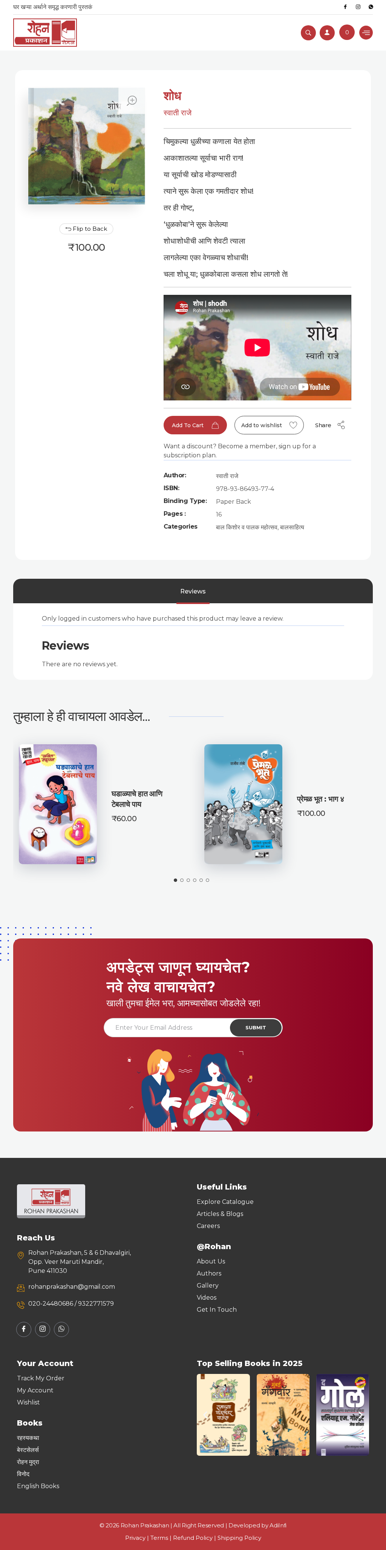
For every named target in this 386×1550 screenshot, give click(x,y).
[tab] (193, 592)
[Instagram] (358, 7)
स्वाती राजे (177, 112)
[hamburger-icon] (366, 33)
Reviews (193, 591)
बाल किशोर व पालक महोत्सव (246, 527)
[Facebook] (345, 7)
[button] (205, 1415)
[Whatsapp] (371, 7)
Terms (159, 1537)
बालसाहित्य (292, 527)
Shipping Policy (239, 1537)
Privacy (135, 1537)
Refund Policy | (195, 1537)
